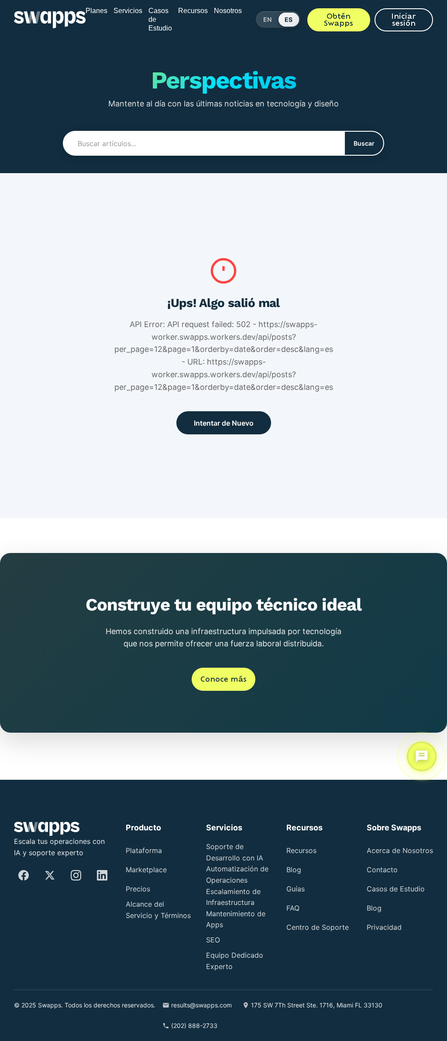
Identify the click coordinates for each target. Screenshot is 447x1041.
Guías (296, 889)
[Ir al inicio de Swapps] (45, 19)
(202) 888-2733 (214, 1025)
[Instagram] (76, 875)
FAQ (293, 908)
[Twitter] (49, 875)
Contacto (384, 873)
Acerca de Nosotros (385, 853)
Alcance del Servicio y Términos (147, 916)
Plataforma (147, 851)
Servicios (124, 11)
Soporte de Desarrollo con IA (238, 853)
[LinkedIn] (102, 875)
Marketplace (149, 870)
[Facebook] (23, 875)
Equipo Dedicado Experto (239, 961)
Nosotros (239, 11)
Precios (139, 889)
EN (282, 19)
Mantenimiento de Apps (237, 919)
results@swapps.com (227, 1005)
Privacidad (387, 930)
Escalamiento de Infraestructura (238, 897)
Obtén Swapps (349, 19)
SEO (213, 940)
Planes (89, 11)
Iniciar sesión (407, 19)
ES (304, 19)
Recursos (199, 11)
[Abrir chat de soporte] (422, 756)
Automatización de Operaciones (237, 875)
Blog (295, 870)
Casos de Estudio (161, 20)
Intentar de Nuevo (224, 422)
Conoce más (223, 691)
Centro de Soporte (305, 929)
